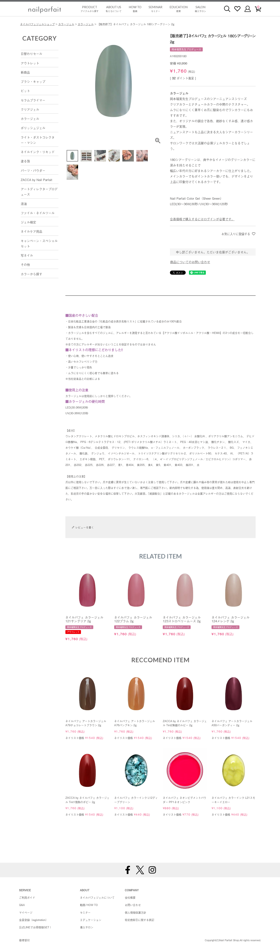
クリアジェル (30, 109)
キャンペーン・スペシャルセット (39, 243)
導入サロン (200, 9)
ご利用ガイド (27, 897)
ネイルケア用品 (31, 231)
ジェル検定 (28, 222)
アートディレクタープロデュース (39, 191)
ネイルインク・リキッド (38, 151)
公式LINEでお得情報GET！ (35, 927)
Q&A (22, 905)
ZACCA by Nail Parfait (36, 179)
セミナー (155, 9)
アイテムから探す (90, 9)
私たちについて (114, 9)
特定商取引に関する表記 (139, 920)
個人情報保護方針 (135, 912)
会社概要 (130, 897)
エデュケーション (90, 920)
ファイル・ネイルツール (38, 213)
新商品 (25, 72)
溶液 (24, 203)
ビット (25, 90)
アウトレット (30, 63)
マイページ (25, 912)
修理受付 (24, 940)
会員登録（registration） (33, 920)
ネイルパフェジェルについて (97, 897)
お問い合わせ (133, 905)
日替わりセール (31, 53)
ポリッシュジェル (33, 127)
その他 (25, 264)
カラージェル (66, 24)
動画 (135, 9)
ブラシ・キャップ (33, 81)
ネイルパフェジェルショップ (37, 24)
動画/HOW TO (89, 905)
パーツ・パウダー (33, 170)
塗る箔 (25, 161)
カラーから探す (31, 274)
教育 (179, 9)
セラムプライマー (33, 100)
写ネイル (27, 255)
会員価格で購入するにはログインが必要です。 (202, 219)
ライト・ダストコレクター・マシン (38, 140)
